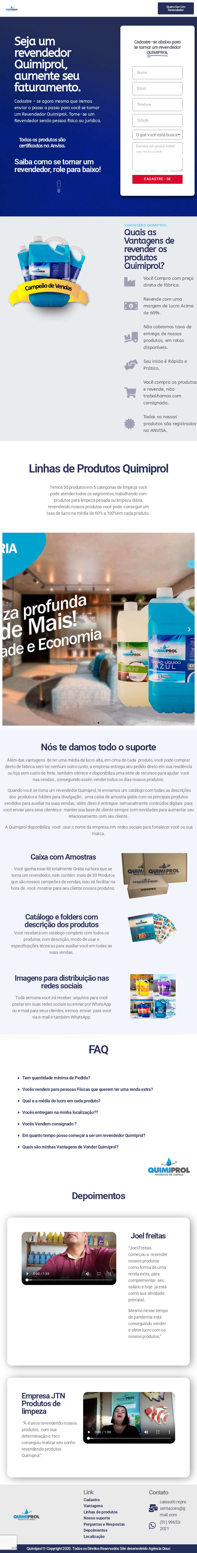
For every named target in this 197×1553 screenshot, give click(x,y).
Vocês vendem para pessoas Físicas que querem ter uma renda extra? (87, 1089)
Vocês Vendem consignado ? (49, 1123)
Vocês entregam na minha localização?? (60, 1112)
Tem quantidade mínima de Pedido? (56, 1077)
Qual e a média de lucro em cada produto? (61, 1100)
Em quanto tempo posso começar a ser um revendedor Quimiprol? (83, 1135)
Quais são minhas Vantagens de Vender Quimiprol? (70, 1146)
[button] (8, 629)
